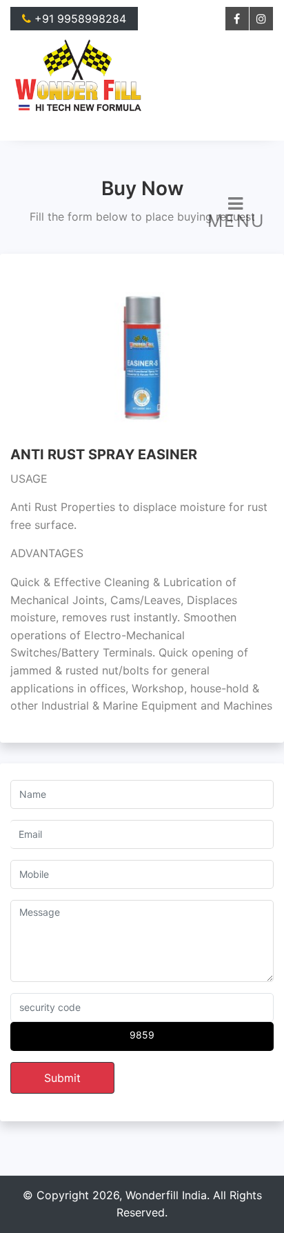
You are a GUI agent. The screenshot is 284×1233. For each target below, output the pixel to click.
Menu (236, 220)
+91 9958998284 (78, 19)
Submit (62, 1078)
